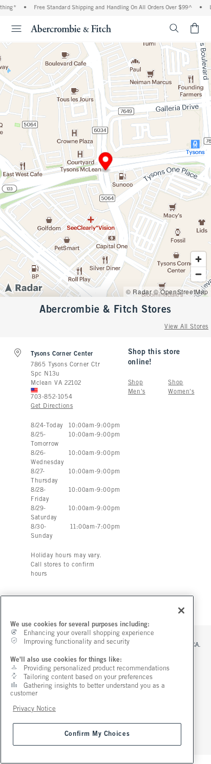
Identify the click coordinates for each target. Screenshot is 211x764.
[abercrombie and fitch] (71, 28)
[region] (97, 679)
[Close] (181, 610)
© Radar (139, 291)
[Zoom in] (198, 259)
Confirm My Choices (97, 734)
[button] (106, 162)
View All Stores (186, 327)
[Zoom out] (198, 274)
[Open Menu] (12, 28)
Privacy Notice (34, 709)
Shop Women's (181, 387)
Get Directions (52, 406)
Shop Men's (136, 387)
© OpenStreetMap (181, 291)
